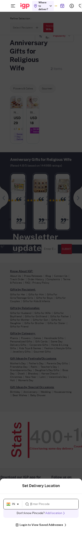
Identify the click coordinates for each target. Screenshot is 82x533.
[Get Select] (55, 6)
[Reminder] (62, 6)
